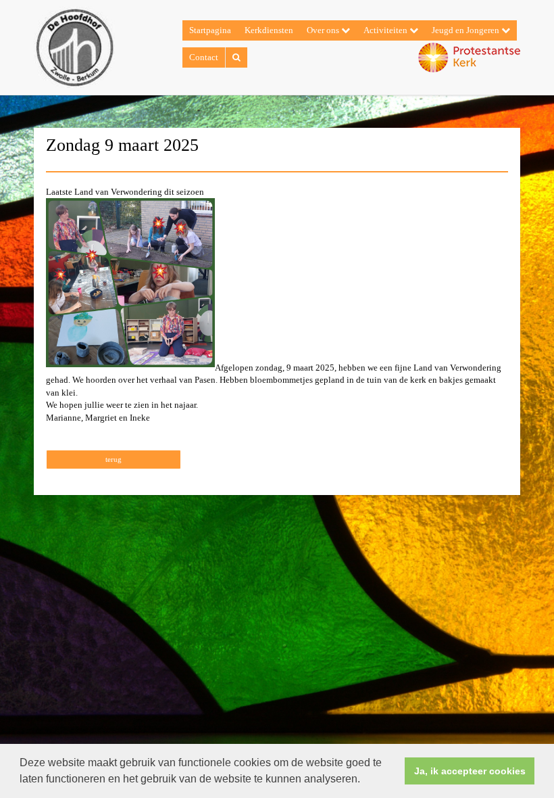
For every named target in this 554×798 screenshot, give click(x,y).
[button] (365, 780)
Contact (203, 57)
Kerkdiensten (269, 30)
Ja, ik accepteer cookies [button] (470, 771)
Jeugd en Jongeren (466, 30)
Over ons (324, 30)
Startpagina (210, 30)
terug (113, 459)
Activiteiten (386, 30)
